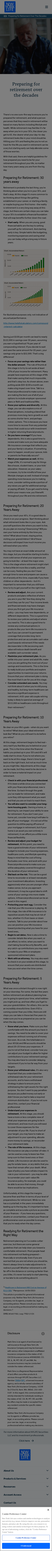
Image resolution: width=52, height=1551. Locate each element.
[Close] (48, 1510)
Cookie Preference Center (26, 1538)
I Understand (26, 1546)
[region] (26, 1529)
